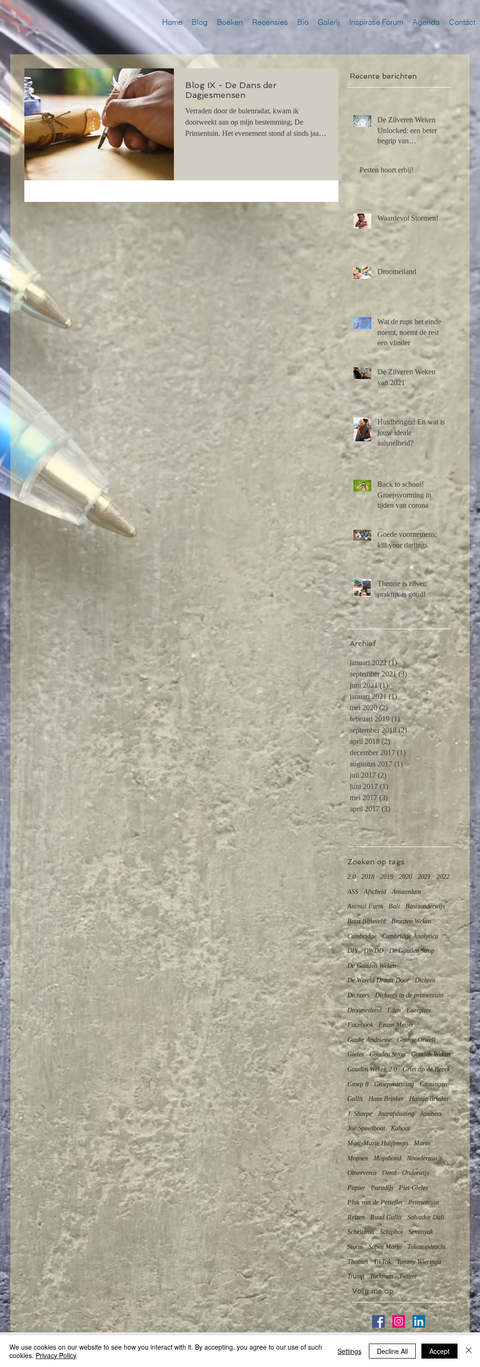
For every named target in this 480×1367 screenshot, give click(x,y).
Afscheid (375, 891)
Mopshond (387, 1158)
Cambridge (361, 936)
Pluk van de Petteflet (375, 1202)
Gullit (355, 1098)
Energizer (418, 1010)
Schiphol (391, 1231)
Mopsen (357, 1158)
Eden (394, 1010)
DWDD (373, 950)
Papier (356, 1187)
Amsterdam (406, 891)
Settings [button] (349, 1351)
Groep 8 (357, 1084)
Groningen (433, 1084)
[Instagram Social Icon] (398, 1321)
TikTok (382, 1261)
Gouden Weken (430, 1054)
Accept (439, 1351)
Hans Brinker (386, 1098)
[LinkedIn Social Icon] (418, 1321)
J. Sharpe (359, 1113)
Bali (394, 906)
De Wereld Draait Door (378, 980)
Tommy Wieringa (419, 1261)
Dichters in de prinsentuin (409, 995)
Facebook (360, 1024)
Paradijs (382, 1187)
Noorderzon (422, 1158)
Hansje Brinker (429, 1098)
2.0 (351, 876)
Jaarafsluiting (396, 1113)
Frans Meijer (396, 1024)
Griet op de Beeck (426, 1069)
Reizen (356, 1217)
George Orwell (416, 1039)
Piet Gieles (413, 1187)
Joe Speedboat (366, 1128)
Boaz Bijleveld (366, 921)
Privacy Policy (56, 1355)
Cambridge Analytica (410, 936)
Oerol (389, 1172)
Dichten (425, 980)
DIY (352, 950)
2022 (443, 876)
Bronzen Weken (411, 921)
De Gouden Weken (371, 965)
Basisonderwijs (425, 906)
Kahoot (400, 1128)
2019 (386, 876)
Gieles (355, 1054)
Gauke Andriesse (369, 1039)
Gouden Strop (387, 1054)
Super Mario (385, 1246)
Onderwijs (415, 1172)
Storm (355, 1246)
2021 (424, 876)
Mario (422, 1143)
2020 (405, 876)
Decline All (392, 1351)
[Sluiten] (468, 1351)
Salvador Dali (425, 1217)
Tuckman (381, 1276)
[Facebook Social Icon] (378, 1321)
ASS (352, 891)
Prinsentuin (423, 1202)
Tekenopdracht (426, 1246)
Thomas (357, 1261)
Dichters (358, 995)
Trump (355, 1276)
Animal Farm (365, 906)
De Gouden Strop (412, 950)
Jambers (431, 1113)
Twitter (408, 1276)
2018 (368, 876)
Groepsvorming (394, 1084)
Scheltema (360, 1231)
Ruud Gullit (386, 1217)
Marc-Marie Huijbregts (377, 1143)
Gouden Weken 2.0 (372, 1069)
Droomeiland (364, 1010)
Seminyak (420, 1231)
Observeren (361, 1172)
